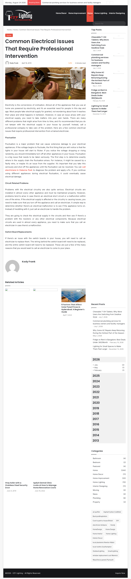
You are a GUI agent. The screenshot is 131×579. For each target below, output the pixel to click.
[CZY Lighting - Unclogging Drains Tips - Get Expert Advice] (19, 15)
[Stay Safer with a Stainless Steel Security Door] (17, 384)
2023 (96, 387)
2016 (96, 424)
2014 (96, 435)
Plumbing (96, 498)
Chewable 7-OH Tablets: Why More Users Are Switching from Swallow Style (100, 42)
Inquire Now (120, 573)
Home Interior (97, 534)
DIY (117, 521)
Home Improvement (77, 13)
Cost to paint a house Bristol (103, 521)
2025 (96, 376)
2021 (96, 397)
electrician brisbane (100, 525)
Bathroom (97, 458)
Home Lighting (100, 13)
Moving (96, 490)
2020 (96, 403)
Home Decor (61, 13)
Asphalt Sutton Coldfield (112, 512)
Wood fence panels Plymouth (103, 560)
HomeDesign (97, 529)
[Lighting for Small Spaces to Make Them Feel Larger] (119, 201)
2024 (96, 381)
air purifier (96, 512)
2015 (96, 430)
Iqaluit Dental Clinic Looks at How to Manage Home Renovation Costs (45, 485)
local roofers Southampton (102, 547)
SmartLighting (113, 551)
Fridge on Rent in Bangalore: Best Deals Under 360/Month (99, 94)
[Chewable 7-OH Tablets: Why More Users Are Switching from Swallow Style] (119, 43)
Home (90, 13)
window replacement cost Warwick (105, 555)
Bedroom (96, 462)
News (95, 494)
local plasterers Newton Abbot (103, 542)
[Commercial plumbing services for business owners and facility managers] (119, 60)
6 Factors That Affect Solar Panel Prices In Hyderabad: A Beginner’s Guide (72, 308)
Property (96, 502)
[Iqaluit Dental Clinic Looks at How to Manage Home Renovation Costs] (45, 384)
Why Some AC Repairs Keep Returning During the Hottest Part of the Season (100, 77)
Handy (112, 525)
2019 (96, 408)
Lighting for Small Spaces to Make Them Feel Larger (99, 109)
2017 (96, 419)
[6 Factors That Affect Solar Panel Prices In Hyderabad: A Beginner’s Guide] (73, 295)
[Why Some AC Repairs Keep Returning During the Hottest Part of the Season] (119, 78)
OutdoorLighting (98, 551)
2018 (96, 414)
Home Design (110, 529)
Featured (96, 466)
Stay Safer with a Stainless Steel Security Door (16, 485)
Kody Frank (14, 63)
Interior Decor (97, 538)
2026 (96, 359)
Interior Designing (117, 13)
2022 (96, 392)
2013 (96, 441)
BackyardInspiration (100, 516)
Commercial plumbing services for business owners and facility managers (71, 3)
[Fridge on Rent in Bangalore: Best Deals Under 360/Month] (119, 96)
